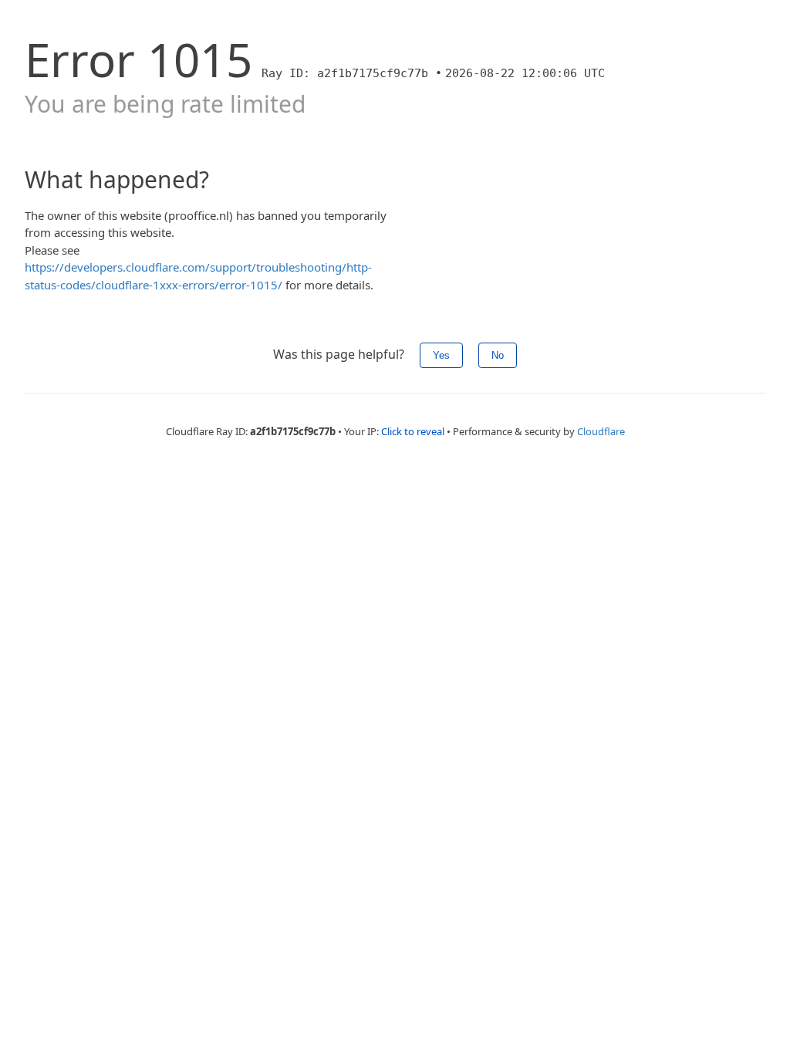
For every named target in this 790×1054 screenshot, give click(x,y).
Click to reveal (412, 431)
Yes (441, 355)
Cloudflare (601, 431)
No (497, 355)
